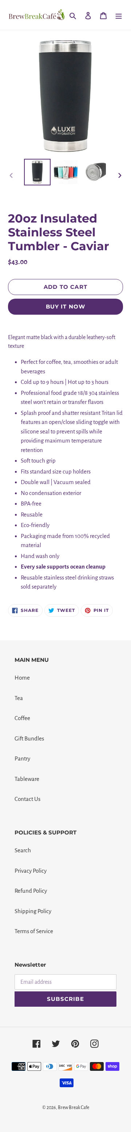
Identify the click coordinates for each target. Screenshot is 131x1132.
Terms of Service (34, 931)
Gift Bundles (29, 738)
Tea (19, 698)
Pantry (22, 758)
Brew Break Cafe (73, 1107)
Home (22, 678)
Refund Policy (31, 891)
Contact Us (27, 799)
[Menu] (118, 15)
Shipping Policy (33, 911)
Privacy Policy (31, 871)
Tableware (27, 779)
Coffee (22, 718)
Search (23, 850)
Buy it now (66, 306)
